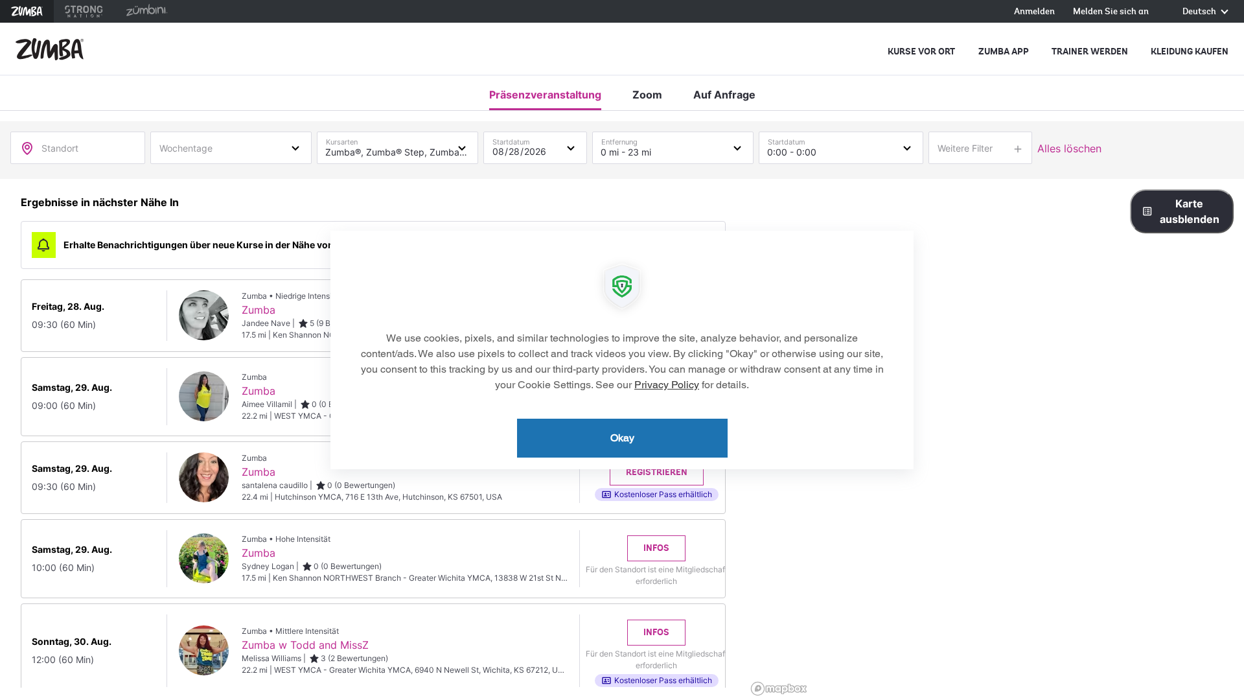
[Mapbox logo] (778, 688)
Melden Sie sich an (1111, 12)
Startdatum (511, 139)
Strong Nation (84, 11)
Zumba (27, 11)
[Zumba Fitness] (50, 49)
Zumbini (146, 11)
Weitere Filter (965, 148)
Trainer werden (1090, 51)
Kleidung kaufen (1189, 51)
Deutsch (1200, 12)
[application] (622, 350)
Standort (59, 148)
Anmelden (1034, 12)
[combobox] (231, 147)
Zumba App (1003, 51)
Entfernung (619, 139)
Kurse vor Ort (921, 51)
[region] (995, 439)
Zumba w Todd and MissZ (305, 644)
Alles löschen (1069, 148)
